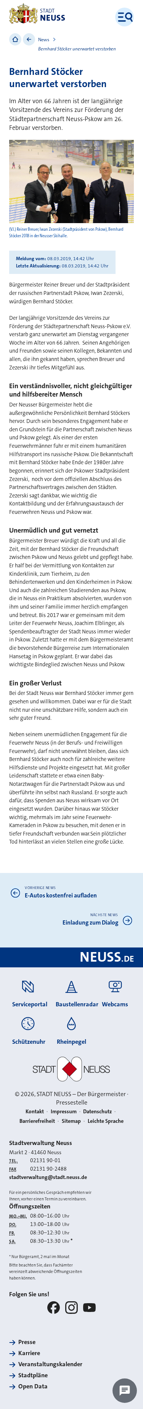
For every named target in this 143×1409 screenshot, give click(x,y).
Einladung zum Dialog (90, 922)
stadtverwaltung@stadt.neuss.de (48, 1177)
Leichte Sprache (106, 1120)
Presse (26, 1342)
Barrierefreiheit (37, 1120)
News (43, 40)
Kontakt (35, 1111)
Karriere (29, 1353)
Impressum (64, 1111)
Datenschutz (97, 1111)
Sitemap (71, 1120)
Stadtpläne (33, 1375)
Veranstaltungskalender (50, 1364)
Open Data (33, 1386)
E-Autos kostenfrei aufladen (61, 895)
